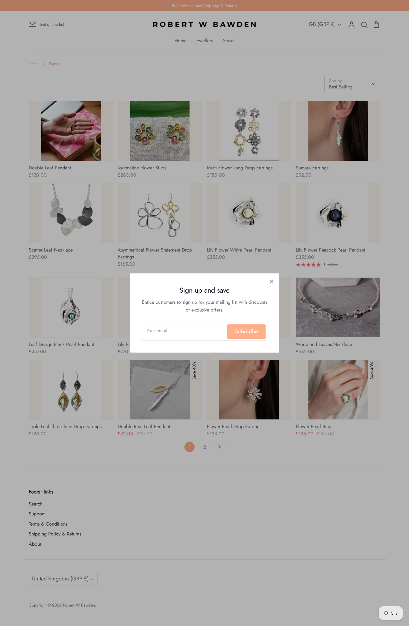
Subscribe (246, 331)
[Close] (271, 281)
